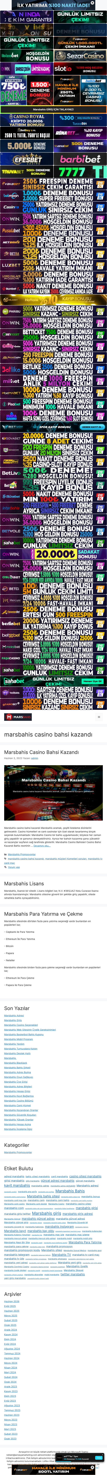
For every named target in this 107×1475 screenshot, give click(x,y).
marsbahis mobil (64, 1238)
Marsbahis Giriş (13, 1020)
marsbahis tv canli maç (85, 1254)
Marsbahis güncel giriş (16, 1222)
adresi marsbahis (14, 1176)
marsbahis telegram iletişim (41, 1255)
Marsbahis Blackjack (15, 1063)
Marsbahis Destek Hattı (17, 1053)
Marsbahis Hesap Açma (17, 1124)
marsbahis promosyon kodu (22, 1250)
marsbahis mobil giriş (82, 1238)
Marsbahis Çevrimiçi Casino (16, 1266)
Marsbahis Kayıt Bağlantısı (19, 1096)
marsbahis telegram (17, 1254)
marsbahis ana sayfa (27, 1191)
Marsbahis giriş (46, 1213)
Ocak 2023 (10, 1438)
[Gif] (53, 299)
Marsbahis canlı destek (36, 1204)
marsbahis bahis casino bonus (15, 1197)
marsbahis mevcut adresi (15, 1238)
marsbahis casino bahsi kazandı (26, 858)
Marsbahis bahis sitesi (43, 1196)
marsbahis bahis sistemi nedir (38, 1278)
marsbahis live (37, 1235)
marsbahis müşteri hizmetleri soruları (66, 858)
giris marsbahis (32, 1181)
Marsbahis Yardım (14, 1044)
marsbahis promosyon (59, 1246)
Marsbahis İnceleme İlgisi (18, 1129)
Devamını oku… (42, 845)
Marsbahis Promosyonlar (22, 854)
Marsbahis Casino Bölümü (18, 1100)
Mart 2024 (10, 1372)
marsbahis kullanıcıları (92, 1231)
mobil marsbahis (51, 1274)
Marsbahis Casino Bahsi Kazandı (41, 752)
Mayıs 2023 (10, 1419)
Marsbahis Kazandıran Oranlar (21, 1110)
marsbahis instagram (59, 1226)
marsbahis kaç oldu (40, 1231)
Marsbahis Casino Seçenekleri (21, 1025)
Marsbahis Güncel (12, 1219)
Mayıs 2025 (10, 1315)
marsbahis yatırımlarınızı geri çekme (81, 1259)
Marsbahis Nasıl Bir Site (17, 1242)
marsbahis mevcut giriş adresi (42, 1238)
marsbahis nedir (36, 1243)
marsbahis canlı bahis (57, 1200)
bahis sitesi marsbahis (38, 1176)
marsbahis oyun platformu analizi (55, 1243)
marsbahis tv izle (14, 1258)
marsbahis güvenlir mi (14, 1227)
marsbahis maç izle (53, 1234)
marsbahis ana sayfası (46, 1192)
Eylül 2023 (10, 1400)
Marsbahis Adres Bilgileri (18, 1086)
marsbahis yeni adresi (16, 1262)
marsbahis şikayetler (33, 1274)
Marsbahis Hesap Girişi (17, 1091)
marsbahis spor (95, 1250)
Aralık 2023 (10, 1386)
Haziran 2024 (11, 1358)
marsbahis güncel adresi (70, 1218)
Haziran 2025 (11, 1311)
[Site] (53, 184)
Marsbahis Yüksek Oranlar (18, 1119)
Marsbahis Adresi (14, 1015)
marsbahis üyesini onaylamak (52, 1271)
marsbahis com (14, 1208)
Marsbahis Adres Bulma (17, 1072)
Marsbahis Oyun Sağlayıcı (18, 1077)
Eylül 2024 (10, 1344)
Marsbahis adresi (88, 1185)
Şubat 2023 (10, 1434)
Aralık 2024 (10, 1329)
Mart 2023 (10, 1429)
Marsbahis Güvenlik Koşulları (20, 1115)
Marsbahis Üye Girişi (15, 1081)
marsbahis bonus (90, 1196)
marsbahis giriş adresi (78, 1213)
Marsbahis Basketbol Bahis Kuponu (24, 1034)
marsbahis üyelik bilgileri (15, 1270)
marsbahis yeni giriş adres (92, 1263)
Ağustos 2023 (12, 1405)
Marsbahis (10, 1058)
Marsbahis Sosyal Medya (75, 1250)
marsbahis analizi (10, 1192)
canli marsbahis (59, 1176)
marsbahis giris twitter (17, 1213)
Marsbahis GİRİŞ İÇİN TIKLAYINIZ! (53, 109)
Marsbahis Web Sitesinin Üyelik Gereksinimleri (30, 1029)
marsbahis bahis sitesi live (70, 1197)
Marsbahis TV (61, 1254)
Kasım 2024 (11, 1334)
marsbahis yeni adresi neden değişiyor (43, 1263)
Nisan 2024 (10, 1367)
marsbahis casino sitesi (78, 1203)
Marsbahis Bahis (70, 1191)
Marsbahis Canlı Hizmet (17, 1105)
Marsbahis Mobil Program (18, 1039)
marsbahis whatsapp (57, 1259)
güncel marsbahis (85, 1180)
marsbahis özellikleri (57, 1267)
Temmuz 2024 (12, 1353)
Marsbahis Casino (56, 1204)
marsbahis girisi (87, 1208)
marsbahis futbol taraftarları (64, 1208)
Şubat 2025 (10, 1320)
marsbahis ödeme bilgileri (40, 1267)
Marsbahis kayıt (15, 1231)
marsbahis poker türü (37, 1247)
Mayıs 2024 (10, 1363)
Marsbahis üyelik (77, 1266)
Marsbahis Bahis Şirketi (17, 1067)
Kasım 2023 (11, 1391)
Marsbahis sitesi (51, 1250)
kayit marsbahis (17, 1185)
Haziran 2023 (11, 1415)
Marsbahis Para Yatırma (85, 1242)
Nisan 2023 (10, 1424)
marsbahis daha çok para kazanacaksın (39, 1208)
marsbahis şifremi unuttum (13, 1275)
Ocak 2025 (10, 1325)
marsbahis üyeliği (34, 1271)
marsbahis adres (40, 1185)
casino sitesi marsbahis (85, 1176)
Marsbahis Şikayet (73, 1270)
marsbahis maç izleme (77, 1234)
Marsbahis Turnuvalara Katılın (20, 1048)
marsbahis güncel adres (38, 1218)
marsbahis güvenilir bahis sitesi (54, 1223)
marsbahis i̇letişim (81, 1227)
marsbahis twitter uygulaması (36, 1259)
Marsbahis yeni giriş (69, 1262)
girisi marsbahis (14, 1180)
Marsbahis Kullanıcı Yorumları (17, 1235)
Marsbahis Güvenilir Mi (77, 1222)
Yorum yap (14, 867)
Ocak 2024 (10, 1381)
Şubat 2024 (10, 1377)
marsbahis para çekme (16, 1246)
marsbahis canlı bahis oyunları (81, 1201)
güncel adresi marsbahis (57, 1180)
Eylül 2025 (10, 1306)
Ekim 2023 (10, 1396)
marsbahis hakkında (34, 1227)
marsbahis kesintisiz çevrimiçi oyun (68, 1231)
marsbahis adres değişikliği (63, 1186)
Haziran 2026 (11, 1301)
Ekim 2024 (10, 1339)
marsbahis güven (36, 1223)
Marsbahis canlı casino (14, 1204)
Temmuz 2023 (12, 1410)
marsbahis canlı (36, 1200)
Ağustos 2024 (12, 1348)
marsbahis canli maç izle (15, 1200)
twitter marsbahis (73, 1274)
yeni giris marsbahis (15, 1278)
